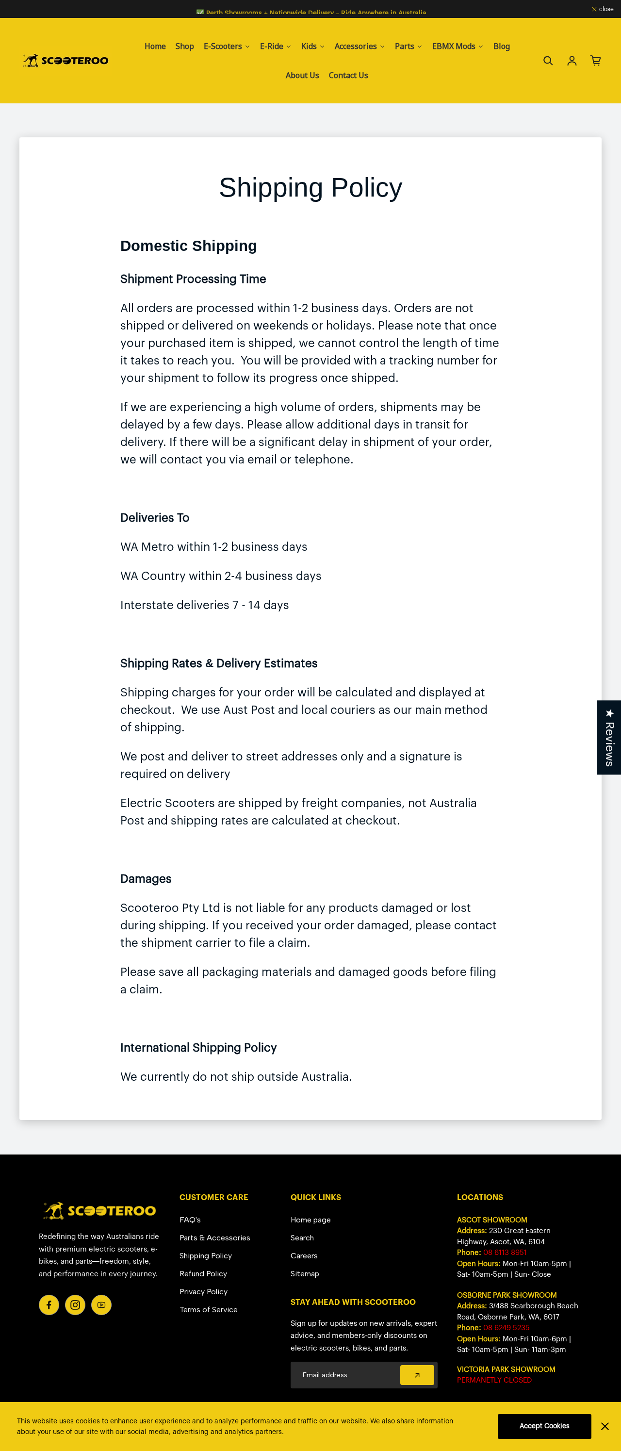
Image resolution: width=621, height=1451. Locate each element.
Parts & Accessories (215, 1237)
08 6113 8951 (505, 1252)
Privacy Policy (204, 1291)
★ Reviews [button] (609, 737)
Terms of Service (209, 1309)
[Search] (548, 60)
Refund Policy (203, 1273)
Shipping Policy (206, 1255)
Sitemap (305, 1273)
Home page (311, 1219)
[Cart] (596, 60)
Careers (304, 1255)
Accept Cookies (545, 1426)
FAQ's (190, 1219)
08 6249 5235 (506, 1328)
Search (302, 1237)
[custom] (49, 1305)
